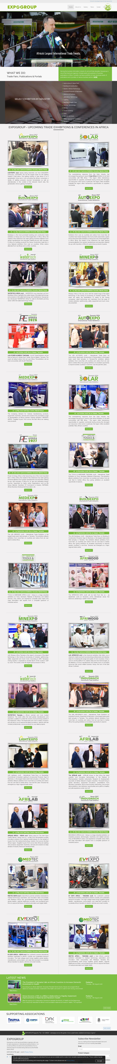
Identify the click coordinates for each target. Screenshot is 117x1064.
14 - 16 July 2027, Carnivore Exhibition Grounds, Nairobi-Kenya (28, 592)
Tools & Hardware (69, 116)
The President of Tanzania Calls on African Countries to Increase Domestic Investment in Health (51, 983)
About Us (78, 7)
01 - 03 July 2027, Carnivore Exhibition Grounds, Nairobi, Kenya (28, 169)
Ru (105, 1)
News (92, 7)
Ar (109, 1)
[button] (9, 39)
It (99, 1)
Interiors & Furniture (69, 94)
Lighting (66, 99)
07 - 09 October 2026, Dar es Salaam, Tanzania (28, 352)
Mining (65, 108)
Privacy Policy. (71, 1060)
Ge (98, 1)
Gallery (86, 7)
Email (79, 1046)
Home (71, 7)
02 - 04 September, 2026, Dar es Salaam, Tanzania (28, 531)
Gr (96, 1)
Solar (65, 113)
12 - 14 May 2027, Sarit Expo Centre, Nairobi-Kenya (28, 410)
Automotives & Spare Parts (71, 83)
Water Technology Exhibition (72, 119)
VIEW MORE (107, 1008)
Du (101, 1)
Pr (103, 1)
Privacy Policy (29, 1052)
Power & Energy (68, 110)
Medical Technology (70, 105)
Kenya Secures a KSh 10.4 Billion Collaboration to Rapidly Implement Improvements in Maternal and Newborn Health (49, 997)
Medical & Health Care (70, 102)
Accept (99, 1061)
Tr (90, 1)
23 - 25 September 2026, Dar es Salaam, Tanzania (88, 533)
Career (99, 7)
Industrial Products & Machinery (73, 91)
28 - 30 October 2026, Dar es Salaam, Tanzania (28, 652)
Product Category (83, 1053)
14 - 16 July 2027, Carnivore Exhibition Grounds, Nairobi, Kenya (89, 231)
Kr (111, 1)
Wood (65, 121)
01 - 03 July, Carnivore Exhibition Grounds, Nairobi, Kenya (28, 231)
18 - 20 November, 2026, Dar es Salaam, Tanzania (89, 892)
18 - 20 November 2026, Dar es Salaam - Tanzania (88, 471)
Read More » (13, 990)
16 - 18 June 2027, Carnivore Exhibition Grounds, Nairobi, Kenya (89, 171)
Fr (94, 1)
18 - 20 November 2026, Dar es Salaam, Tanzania (89, 352)
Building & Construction (71, 86)
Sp (107, 1)
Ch (92, 1)
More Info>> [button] (28, 187)
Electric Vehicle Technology (72, 88)
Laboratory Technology (71, 97)
